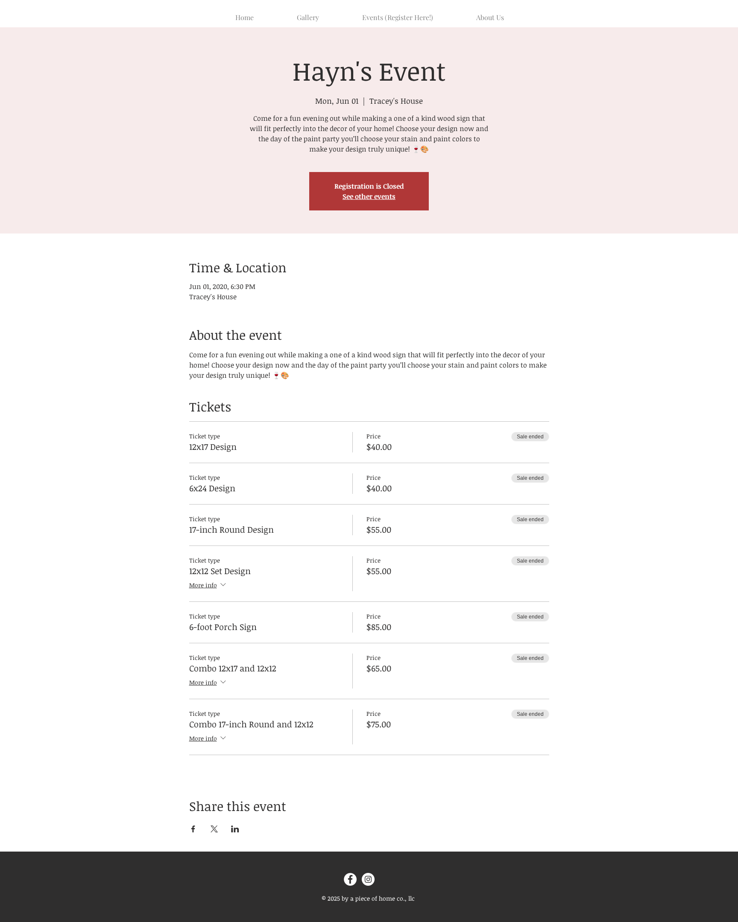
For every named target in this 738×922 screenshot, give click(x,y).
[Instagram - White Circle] (368, 879)
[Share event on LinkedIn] (235, 829)
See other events (369, 196)
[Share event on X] (214, 829)
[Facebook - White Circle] (350, 879)
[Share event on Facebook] (193, 829)
